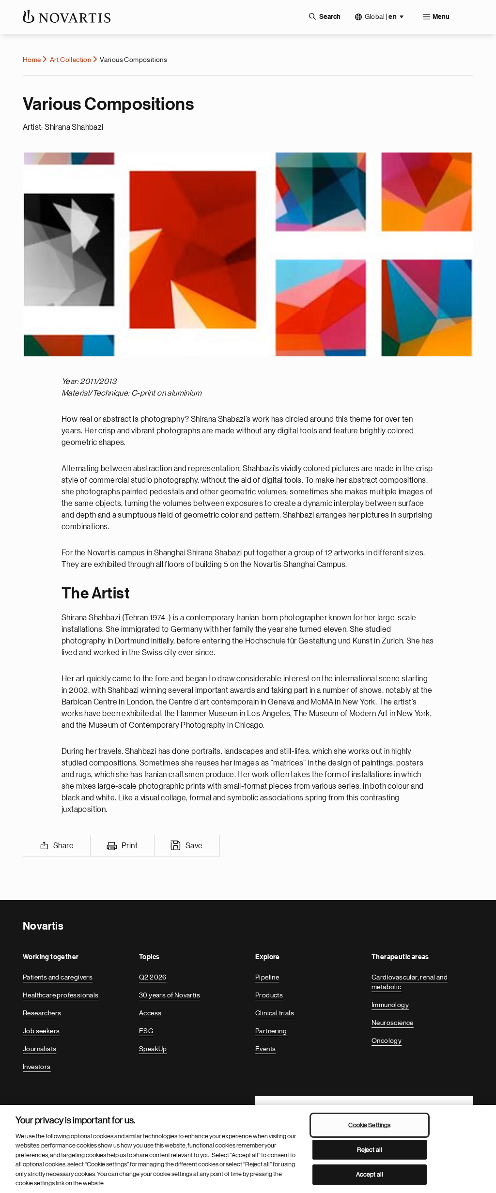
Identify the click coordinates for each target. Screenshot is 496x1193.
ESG (146, 1030)
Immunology (390, 1004)
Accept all (369, 1174)
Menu (441, 17)
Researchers (42, 1012)
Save (194, 846)
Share (63, 846)
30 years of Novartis (169, 995)
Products (269, 995)
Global (381, 16)
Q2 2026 (153, 977)
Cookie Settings (369, 1125)
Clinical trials (274, 1012)
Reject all (369, 1150)
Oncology (387, 1040)
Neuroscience (393, 1022)
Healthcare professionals (61, 995)
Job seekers (41, 1030)
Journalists (39, 1048)
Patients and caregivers (58, 977)
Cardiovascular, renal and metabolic (410, 982)
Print (130, 846)
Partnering (271, 1030)
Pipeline (267, 977)
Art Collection (71, 59)
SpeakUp (153, 1048)
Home (32, 59)
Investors (37, 1066)
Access (150, 1012)
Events (265, 1048)
